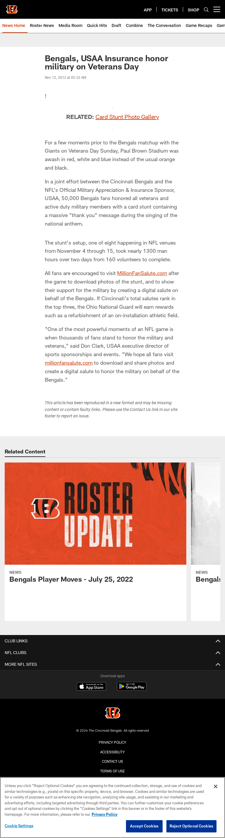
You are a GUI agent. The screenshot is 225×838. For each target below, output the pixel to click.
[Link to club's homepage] (12, 7)
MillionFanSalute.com (142, 273)
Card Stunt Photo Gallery (127, 116)
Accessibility (112, 752)
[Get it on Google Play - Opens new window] (131, 689)
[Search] (206, 9)
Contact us (112, 761)
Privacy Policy (112, 742)
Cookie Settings (19, 825)
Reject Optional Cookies (191, 826)
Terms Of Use (112, 771)
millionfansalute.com (69, 362)
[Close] (215, 786)
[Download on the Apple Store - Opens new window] (91, 687)
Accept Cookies (144, 826)
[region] (112, 807)
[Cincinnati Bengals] (112, 714)
